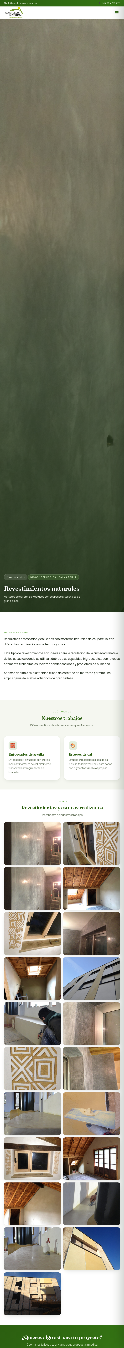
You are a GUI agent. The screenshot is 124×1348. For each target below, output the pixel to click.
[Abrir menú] (116, 12)
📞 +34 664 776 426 (109, 3)
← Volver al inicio (15, 577)
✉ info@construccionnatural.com (21, 3)
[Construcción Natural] (14, 12)
